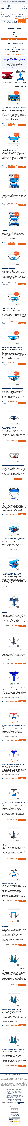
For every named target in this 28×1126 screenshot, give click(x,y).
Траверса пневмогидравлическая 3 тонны (12, 388)
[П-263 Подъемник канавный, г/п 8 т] (14, 959)
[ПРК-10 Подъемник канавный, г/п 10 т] (14, 716)
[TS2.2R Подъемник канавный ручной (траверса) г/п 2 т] (14, 98)
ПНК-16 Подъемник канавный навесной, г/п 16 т (14, 764)
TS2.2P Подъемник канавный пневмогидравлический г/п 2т (9, 149)
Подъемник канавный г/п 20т (9, 883)
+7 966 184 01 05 (10, 1099)
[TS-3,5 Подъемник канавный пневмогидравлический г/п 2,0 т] (14, 564)
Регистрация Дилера (21, 1102)
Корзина (24, 6)
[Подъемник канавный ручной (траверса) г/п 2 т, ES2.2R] (14, 181)
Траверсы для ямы (7, 82)
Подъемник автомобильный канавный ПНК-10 (13, 687)
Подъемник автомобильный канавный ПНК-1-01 (14, 503)
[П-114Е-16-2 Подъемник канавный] (14, 834)
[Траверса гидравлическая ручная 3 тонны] (14, 338)
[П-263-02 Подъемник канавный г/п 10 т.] (14, 1040)
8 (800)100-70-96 (19, 14)
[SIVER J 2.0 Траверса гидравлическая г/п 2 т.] (14, 455)
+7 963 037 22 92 (9, 1097)
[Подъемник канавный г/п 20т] (14, 874)
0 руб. (25, 8)
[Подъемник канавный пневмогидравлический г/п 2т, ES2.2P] (14, 219)
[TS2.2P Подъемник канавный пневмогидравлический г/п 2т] (14, 139)
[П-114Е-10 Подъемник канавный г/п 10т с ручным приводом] (14, 601)
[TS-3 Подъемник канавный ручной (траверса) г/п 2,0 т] (14, 529)
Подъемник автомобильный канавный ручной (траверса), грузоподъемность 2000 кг (13, 539)
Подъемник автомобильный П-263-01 (11, 1009)
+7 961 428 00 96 (9, 1096)
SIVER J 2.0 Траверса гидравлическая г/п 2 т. (13, 465)
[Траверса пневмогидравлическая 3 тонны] (14, 378)
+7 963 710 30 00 (10, 1095)
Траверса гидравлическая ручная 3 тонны (12, 347)
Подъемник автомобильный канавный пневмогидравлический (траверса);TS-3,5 (12, 574)
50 (24, 86)
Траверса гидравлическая (8, 268)
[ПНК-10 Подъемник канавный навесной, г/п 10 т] (14, 678)
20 (22, 86)
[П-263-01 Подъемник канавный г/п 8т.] (14, 1000)
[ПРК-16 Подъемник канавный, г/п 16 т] (14, 793)
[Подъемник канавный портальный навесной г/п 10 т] (14, 915)
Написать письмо (20, 13)
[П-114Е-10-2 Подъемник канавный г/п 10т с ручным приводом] (14, 640)
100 (26, 86)
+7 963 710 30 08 (10, 1092)
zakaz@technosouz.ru (14, 1119)
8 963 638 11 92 (10, 1100)
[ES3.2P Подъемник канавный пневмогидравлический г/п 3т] (14, 418)
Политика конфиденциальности (9, 1102)
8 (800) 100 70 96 (20, 16)
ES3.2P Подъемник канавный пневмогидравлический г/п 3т (9, 428)
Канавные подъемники (20, 82)
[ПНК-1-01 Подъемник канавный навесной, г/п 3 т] (14, 493)
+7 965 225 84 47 (9, 1093)
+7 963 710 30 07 (11, 1091)
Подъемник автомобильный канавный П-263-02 (14, 1049)
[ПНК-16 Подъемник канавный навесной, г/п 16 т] (14, 755)
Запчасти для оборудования (15, 43)
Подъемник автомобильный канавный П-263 (13, 968)
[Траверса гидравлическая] (14, 258)
